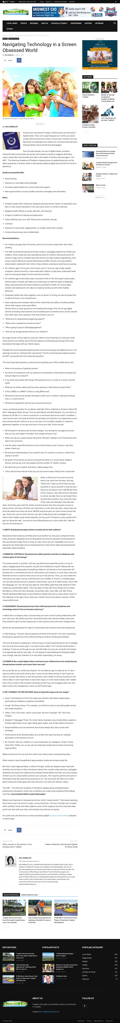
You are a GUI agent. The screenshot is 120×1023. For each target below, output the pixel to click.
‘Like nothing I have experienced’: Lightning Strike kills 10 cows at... (26, 967)
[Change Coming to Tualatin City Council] (87, 177)
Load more (99, 197)
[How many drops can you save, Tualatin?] (109, 110)
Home (42, 1)
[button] (114, 23)
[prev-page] (4, 927)
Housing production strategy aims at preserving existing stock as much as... (105, 153)
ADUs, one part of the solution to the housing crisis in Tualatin (17, 845)
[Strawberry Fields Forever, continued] (90, 114)
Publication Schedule (60, 1)
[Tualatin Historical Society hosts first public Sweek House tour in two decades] (14, 908)
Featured (104, 115)
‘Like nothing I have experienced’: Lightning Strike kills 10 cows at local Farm (39, 920)
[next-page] (7, 927)
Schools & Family (59, 23)
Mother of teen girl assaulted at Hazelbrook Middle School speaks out (67, 967)
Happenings (76, 23)
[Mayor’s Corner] (88, 188)
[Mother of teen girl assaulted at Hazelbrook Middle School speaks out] (109, 87)
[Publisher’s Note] (48, 979)
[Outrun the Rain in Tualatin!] (90, 87)
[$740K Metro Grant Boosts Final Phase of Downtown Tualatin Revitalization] (66, 908)
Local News (12, 23)
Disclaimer (81, 1021)
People (24, 23)
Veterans (99, 23)
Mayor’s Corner (101, 185)
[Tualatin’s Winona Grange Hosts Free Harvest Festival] (88, 166)
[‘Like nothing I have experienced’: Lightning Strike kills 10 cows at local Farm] (40, 908)
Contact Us (109, 1021)
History (88, 23)
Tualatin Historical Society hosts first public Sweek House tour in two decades (14, 920)
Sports (10, 29)
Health (44, 23)
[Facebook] (115, 1)
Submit (48, 1)
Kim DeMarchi (9, 55)
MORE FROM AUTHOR (29, 895)
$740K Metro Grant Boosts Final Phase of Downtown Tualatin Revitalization (65, 920)
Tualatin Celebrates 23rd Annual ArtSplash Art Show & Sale (61, 845)
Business (34, 23)
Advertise (72, 1)
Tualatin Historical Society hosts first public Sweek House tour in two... (26, 956)
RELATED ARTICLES (11, 895)
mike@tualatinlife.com (50, 1012)
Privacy (89, 1021)
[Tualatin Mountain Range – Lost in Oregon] (48, 957)
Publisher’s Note (61, 976)
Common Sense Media (59, 815)
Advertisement (98, 1021)
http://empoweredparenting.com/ (29, 861)
